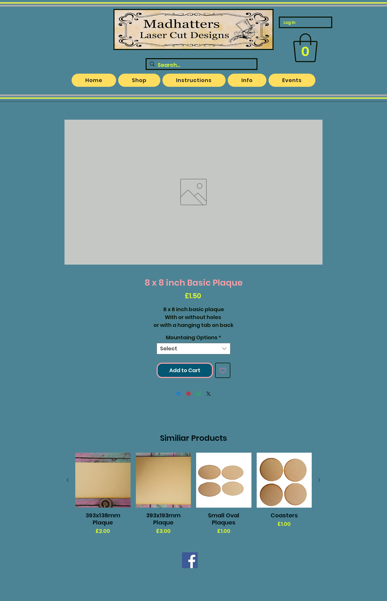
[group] (193, 494)
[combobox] (193, 348)
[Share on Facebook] (178, 394)
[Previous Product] (67, 480)
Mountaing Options (193, 337)
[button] (305, 47)
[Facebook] (190, 560)
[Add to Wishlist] (222, 370)
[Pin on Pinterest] (188, 394)
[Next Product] (319, 480)
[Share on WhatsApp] (198, 394)
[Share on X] (208, 394)
